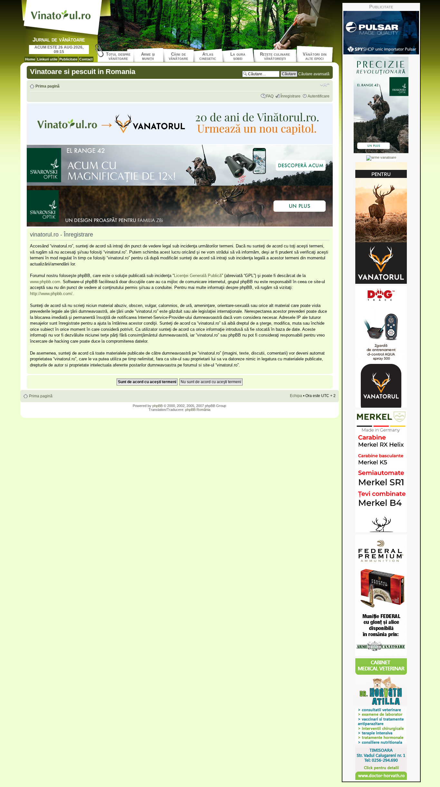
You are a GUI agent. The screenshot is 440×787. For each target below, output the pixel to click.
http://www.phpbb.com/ (51, 293)
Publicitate (68, 59)
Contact (86, 59)
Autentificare (319, 96)
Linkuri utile (47, 59)
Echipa (296, 396)
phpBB (157, 406)
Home (30, 59)
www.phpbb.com (45, 281)
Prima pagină (47, 86)
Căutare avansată (314, 74)
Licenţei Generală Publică (198, 275)
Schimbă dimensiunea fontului (325, 85)
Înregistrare (291, 96)
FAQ (269, 96)
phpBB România (197, 410)
